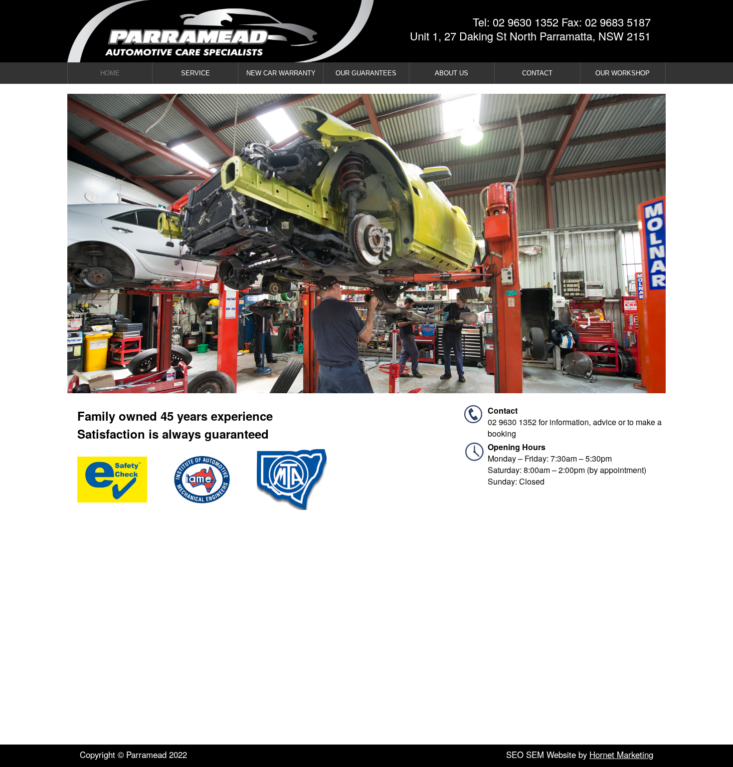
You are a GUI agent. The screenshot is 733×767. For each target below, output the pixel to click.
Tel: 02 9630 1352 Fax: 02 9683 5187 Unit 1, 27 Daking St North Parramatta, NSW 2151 (530, 29)
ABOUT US (451, 73)
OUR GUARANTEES (366, 73)
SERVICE (195, 73)
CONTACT (537, 73)
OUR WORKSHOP (622, 73)
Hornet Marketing (621, 755)
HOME (110, 73)
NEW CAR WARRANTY (281, 73)
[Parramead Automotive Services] (211, 31)
